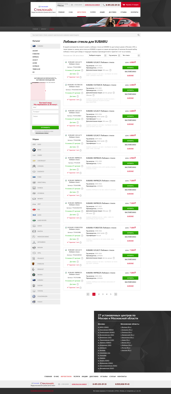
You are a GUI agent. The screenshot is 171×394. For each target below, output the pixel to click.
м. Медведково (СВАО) (105, 363)
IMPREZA (36, 57)
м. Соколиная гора (104, 353)
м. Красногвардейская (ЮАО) (107, 365)
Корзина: (132, 5)
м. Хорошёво (102, 355)
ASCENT (35, 51)
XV (34, 72)
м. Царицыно (102, 348)
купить (130, 67)
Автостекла (81, 12)
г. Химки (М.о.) (125, 340)
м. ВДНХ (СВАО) (103, 327)
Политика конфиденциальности (42, 391)
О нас (71, 12)
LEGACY (35, 60)
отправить (45, 127)
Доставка (112, 12)
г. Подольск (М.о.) (126, 332)
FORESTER (36, 54)
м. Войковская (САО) (105, 337)
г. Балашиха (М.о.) (127, 330)
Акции (102, 12)
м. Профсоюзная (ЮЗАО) (106, 332)
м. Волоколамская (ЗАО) (106, 335)
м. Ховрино (101, 358)
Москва (61, 5)
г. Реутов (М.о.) (125, 348)
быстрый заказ (130, 71)
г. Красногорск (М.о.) (127, 337)
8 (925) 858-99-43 (122, 384)
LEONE (35, 63)
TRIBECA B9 (36, 69)
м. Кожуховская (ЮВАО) (106, 330)
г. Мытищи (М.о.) (126, 327)
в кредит (130, 75)
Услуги (92, 12)
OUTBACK (36, 66)
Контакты (134, 12)
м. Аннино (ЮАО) (103, 360)
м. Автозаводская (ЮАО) (106, 368)
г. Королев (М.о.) (126, 350)
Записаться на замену (92, 5)
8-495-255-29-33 (112, 5)
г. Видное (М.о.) (126, 342)
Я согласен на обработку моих (44, 132)
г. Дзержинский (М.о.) (127, 335)
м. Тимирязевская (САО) (106, 340)
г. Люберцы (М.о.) (126, 345)
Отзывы (123, 12)
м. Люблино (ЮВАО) (104, 342)
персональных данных (42, 133)
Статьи (112, 376)
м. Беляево (101, 350)
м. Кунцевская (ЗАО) (104, 345)
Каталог (44, 29)
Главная (61, 12)
